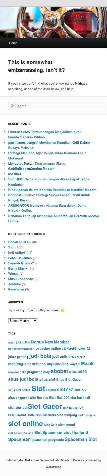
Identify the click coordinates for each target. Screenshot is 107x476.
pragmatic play (38, 372)
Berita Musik (17, 268)
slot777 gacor (18, 397)
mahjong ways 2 (67, 364)
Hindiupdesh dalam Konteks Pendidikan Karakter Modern (52, 189)
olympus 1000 (17, 372)
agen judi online (19, 342)
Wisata (13, 273)
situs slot (47, 379)
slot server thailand (20, 433)
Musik (87, 363)
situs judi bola (23, 379)
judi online (61, 356)
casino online (50, 348)
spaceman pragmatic (48, 439)
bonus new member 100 (23, 348)
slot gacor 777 (73, 408)
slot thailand (75, 432)
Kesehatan (16, 289)
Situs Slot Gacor (69, 379)
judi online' (17, 252)
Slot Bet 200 (59, 397)
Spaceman (19, 439)
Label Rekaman (20, 257)
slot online (25, 423)
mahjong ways (43, 363)
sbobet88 (78, 371)
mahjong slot (19, 363)
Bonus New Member (50, 342)
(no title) (14, 173)
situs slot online (19, 390)
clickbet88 (69, 348)
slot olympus (86, 415)
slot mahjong (67, 415)
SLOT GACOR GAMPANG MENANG (32, 415)
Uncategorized (19, 241)
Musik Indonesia (21, 278)
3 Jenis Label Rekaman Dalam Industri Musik (37, 460)
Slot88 (51, 390)
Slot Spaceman (48, 432)
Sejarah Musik (19, 263)
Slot (11, 247)
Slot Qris (50, 425)
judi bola (40, 355)
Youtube (14, 284)
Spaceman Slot (81, 439)
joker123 (83, 348)
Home (13, 43)
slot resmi (66, 424)
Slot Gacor (45, 406)
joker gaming (18, 356)
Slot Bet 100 (39, 397)
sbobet (59, 371)
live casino (78, 357)
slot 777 (80, 389)
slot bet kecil (80, 397)
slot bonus (17, 407)
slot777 (65, 389)
